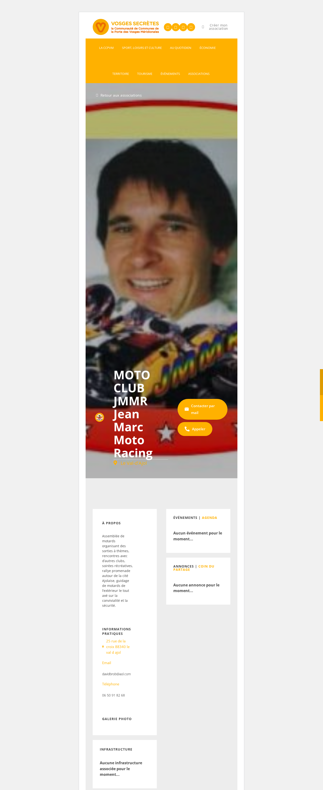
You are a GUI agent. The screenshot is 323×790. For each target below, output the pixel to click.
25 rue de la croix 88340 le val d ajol (118, 647)
